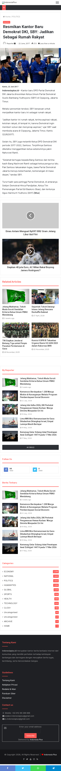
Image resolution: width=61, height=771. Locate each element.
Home (7, 16)
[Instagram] (34, 759)
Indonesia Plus (36, 739)
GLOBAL (8, 590)
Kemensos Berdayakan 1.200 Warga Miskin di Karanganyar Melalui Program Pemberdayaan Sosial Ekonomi (38, 394)
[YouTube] (30, 759)
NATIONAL (9, 576)
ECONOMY (9, 571)
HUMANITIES (10, 585)
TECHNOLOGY (10, 603)
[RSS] (37, 759)
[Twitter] (27, 759)
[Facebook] (23, 759)
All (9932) (30, 447)
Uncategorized (10, 617)
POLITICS (16, 16)
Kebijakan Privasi (9, 685)
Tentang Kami (8, 680)
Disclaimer (7, 698)
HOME (7, 626)
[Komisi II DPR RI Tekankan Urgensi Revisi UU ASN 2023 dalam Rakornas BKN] (45, 330)
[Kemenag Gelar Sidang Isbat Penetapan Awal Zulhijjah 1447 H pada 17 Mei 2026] (10, 436)
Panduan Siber (8, 693)
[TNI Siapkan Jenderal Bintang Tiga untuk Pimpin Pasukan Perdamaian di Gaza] (15, 330)
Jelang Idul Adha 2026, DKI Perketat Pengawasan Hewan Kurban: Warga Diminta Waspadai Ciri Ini (36, 408)
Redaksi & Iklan (9, 689)
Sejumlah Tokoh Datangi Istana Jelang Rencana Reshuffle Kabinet (43, 309)
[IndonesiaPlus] (9, 2)
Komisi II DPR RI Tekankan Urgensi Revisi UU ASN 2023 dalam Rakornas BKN (45, 343)
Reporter (10, 43)
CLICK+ (7, 608)
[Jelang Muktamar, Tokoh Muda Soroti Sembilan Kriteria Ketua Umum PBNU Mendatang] (15, 296)
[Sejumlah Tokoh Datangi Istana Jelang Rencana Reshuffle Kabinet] (45, 296)
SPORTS (8, 594)
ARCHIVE (8, 621)
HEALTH (7, 599)
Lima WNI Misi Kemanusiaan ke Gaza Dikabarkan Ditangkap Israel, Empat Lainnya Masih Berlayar (37, 421)
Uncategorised (10, 612)
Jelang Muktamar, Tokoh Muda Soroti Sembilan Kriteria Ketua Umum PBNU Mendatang (37, 381)
